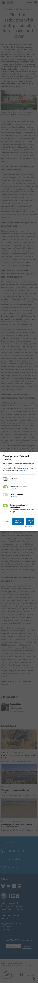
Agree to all (30, 521)
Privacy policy (23, 470)
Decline (6, 521)
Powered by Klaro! (29, 526)
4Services (13, 496)
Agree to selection (18, 521)
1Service (13, 481)
